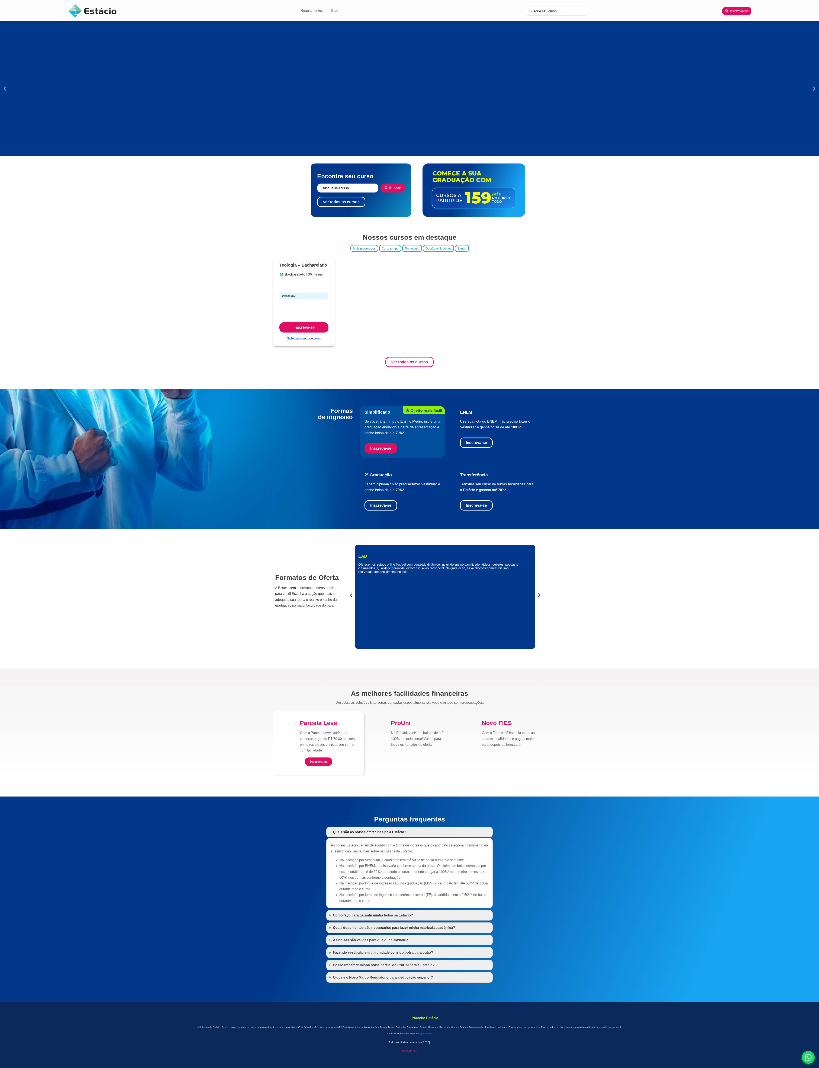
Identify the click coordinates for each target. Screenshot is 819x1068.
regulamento (425, 1039)
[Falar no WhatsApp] (808, 1057)
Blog (334, 10)
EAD (362, 631)
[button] (4, 88)
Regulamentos (312, 10)
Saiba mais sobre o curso (304, 338)
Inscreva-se (304, 327)
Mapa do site (409, 1057)
